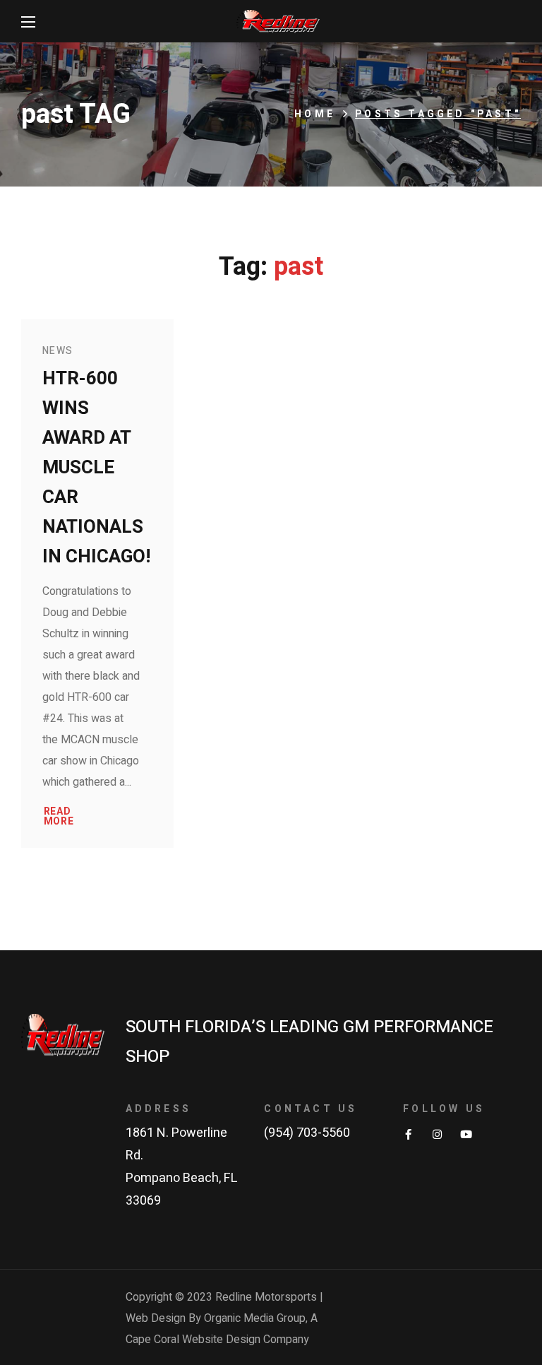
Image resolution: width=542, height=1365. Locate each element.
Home (314, 114)
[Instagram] (437, 1134)
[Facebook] (408, 1134)
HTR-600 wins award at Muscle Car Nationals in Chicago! (96, 467)
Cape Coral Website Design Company (217, 1339)
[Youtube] (466, 1134)
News (57, 350)
